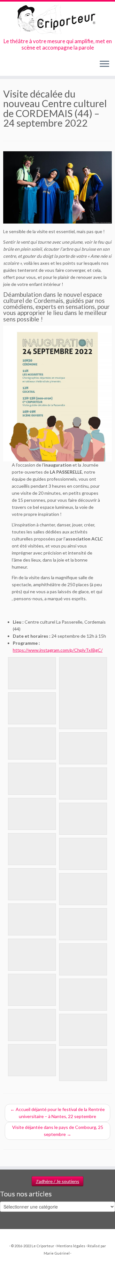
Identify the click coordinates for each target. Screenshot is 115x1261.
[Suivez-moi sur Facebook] (17, 66)
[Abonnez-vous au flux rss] (7, 66)
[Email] (12, 66)
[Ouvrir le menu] (104, 64)
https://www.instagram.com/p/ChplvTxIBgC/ (58, 650)
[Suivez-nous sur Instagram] (23, 66)
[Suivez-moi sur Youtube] (28, 66)
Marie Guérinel (57, 1253)
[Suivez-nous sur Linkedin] (34, 66)
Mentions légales (71, 1246)
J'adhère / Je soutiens (57, 1181)
